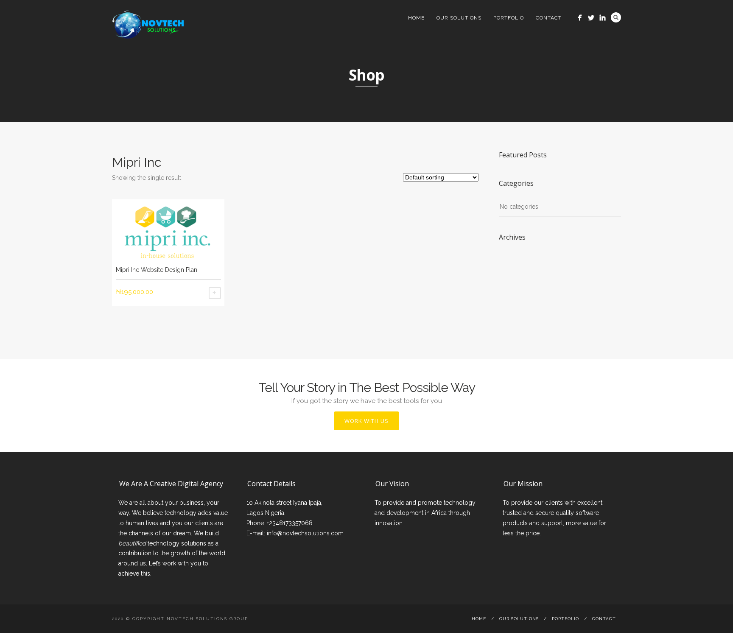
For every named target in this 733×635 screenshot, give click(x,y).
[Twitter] (591, 17)
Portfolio (508, 18)
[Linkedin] (602, 17)
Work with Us (366, 421)
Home (416, 18)
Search (616, 17)
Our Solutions (458, 18)
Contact (549, 18)
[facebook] (579, 17)
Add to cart (215, 293)
